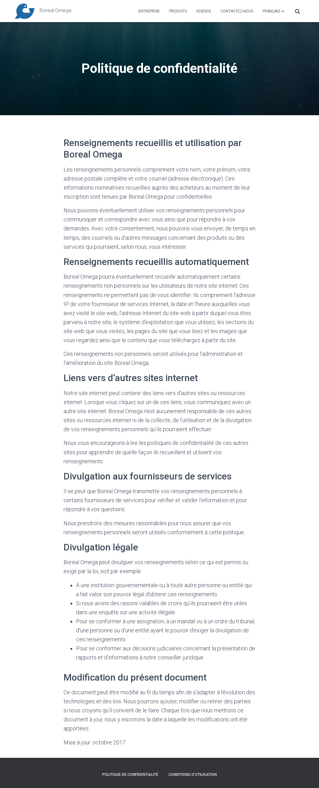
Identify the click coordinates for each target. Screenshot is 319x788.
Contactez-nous (237, 11)
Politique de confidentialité (130, 774)
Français (272, 11)
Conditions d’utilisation (193, 774)
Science (203, 11)
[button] (282, 11)
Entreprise (149, 11)
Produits (178, 11)
